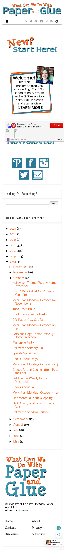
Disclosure (11, 534)
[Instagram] (51, 21)
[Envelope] (41, 21)
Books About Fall (24, 387)
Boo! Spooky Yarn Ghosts (30, 314)
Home (9, 521)
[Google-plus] (36, 21)
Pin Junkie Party (23, 342)
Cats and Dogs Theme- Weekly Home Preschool (33, 336)
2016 (13, 251)
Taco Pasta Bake (24, 309)
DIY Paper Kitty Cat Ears (29, 320)
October (19, 278)
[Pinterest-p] (26, 21)
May (16, 441)
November (20, 272)
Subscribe (38, 534)
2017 (13, 245)
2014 (13, 262)
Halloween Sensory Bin (28, 348)
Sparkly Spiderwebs (26, 353)
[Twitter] (31, 21)
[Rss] (47, 21)
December (20, 267)
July (16, 430)
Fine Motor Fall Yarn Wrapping (33, 398)
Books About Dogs (25, 359)
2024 (13, 234)
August (18, 424)
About (36, 521)
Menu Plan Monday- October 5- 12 (35, 392)
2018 (13, 239)
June (16, 436)
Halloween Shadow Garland (31, 412)
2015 (13, 256)
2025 (13, 228)
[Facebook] (22, 21)
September (21, 419)
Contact (10, 528)
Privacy (37, 528)
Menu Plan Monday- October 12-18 (35, 364)
